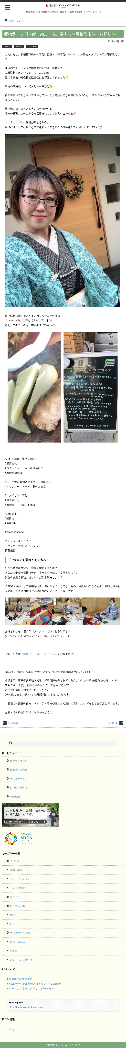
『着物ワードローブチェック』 (39, 653)
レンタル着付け (18, 787)
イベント (15, 861)
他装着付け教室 (18, 760)
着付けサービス (18, 778)
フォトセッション (20, 878)
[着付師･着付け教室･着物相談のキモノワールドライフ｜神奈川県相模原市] (63, 6)
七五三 (13, 950)
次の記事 (113, 722)
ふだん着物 (32, 46)
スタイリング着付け (21, 959)
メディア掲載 (17, 888)
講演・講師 (16, 870)
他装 (12, 914)
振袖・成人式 (17, 941)
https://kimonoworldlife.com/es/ (26, 1007)
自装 (12, 923)
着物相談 (15, 796)
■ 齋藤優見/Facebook (19, 979)
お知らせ (19, 46)
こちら (35, 712)
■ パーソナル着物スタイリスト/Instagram (31, 988)
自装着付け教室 (18, 769)
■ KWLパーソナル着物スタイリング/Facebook (34, 983)
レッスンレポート (20, 905)
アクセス (12, 1029)
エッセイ (6, 46)
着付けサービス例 (20, 932)
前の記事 (13, 722)
